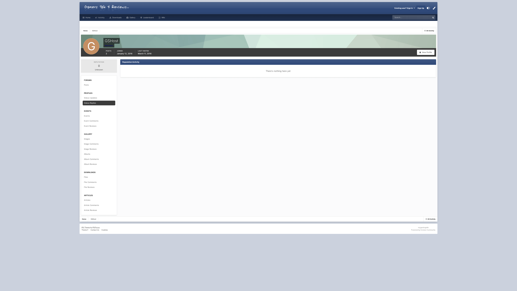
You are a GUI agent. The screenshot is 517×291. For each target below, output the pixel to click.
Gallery (132, 17)
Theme (84, 230)
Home (87, 17)
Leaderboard (148, 17)
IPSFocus (96, 227)
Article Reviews (90, 210)
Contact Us (95, 230)
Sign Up (421, 8)
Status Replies (90, 103)
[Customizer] (428, 8)
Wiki (163, 17)
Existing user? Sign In (404, 8)
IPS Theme (86, 227)
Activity (101, 17)
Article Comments (91, 205)
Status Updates (421, 17)
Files (86, 177)
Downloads (117, 17)
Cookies (105, 230)
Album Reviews (90, 164)
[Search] (433, 17)
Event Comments (91, 121)
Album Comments (91, 159)
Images (87, 139)
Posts (86, 85)
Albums (87, 154)
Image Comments (91, 144)
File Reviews (89, 187)
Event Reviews (90, 126)
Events (87, 116)
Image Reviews (90, 149)
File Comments (90, 182)
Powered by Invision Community (423, 230)
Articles (87, 200)
